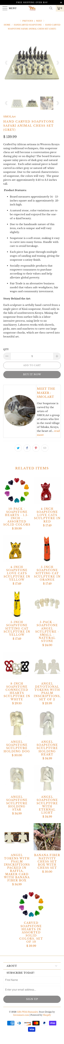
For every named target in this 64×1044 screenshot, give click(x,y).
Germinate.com (21, 1015)
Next (39, 21)
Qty (6, 349)
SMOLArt (9, 116)
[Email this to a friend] (44, 448)
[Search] (52, 8)
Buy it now (32, 374)
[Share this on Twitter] (18, 448)
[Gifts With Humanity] (32, 8)
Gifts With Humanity (27, 1012)
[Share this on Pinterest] (36, 448)
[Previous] (6, 63)
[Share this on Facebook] (27, 448)
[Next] (57, 63)
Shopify (47, 1015)
